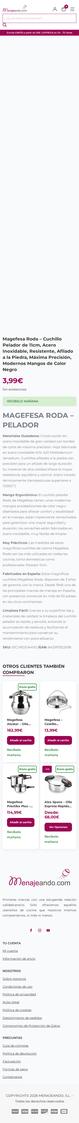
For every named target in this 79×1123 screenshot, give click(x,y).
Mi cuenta (10, 951)
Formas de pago (15, 1069)
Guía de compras (16, 1046)
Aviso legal (11, 1002)
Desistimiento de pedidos (22, 1018)
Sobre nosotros (14, 979)
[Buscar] (5, 25)
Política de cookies (17, 1010)
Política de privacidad (19, 994)
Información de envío (19, 959)
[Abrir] (72, 9)
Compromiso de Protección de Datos (31, 1026)
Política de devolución (20, 1053)
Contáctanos (12, 1077)
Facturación (12, 1061)
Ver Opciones (58, 827)
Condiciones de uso (17, 987)
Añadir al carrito (21, 740)
